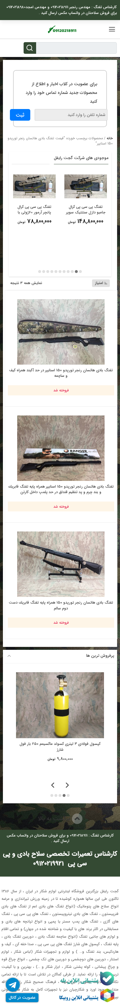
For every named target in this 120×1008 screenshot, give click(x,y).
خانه (110, 138)
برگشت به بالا (55, 818)
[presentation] (67, 786)
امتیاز (99, 283)
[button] (80, 271)
